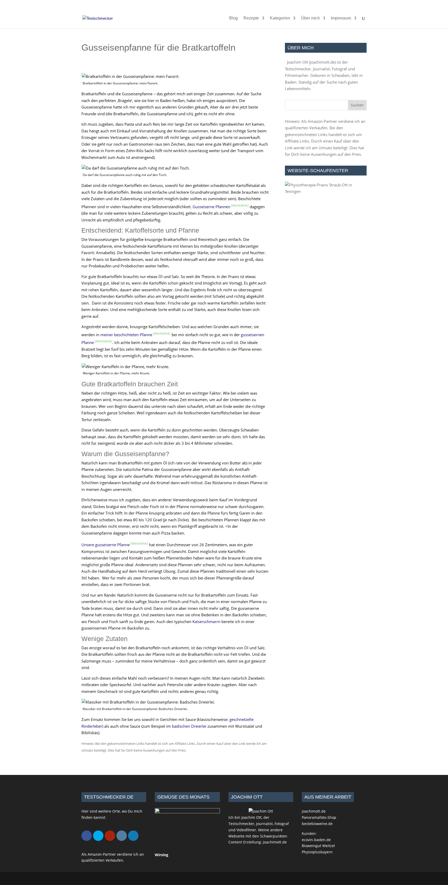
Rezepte (251, 18)
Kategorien (280, 18)
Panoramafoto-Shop (319, 817)
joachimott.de (322, 62)
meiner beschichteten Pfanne (126, 334)
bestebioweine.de (317, 823)
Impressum (341, 18)
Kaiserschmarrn (206, 621)
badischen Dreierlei (189, 726)
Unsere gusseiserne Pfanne (105, 544)
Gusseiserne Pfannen (211, 206)
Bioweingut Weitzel (318, 845)
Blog (233, 18)
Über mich (310, 18)
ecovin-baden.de (316, 839)
